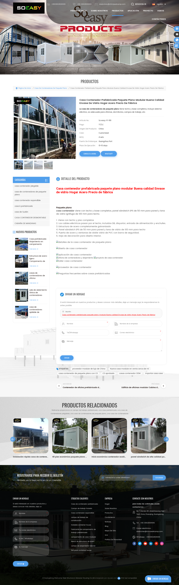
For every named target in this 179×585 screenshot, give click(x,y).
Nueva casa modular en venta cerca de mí (129, 368)
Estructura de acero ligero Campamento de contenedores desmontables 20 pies (38, 259)
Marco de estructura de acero (82, 541)
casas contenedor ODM (129, 373)
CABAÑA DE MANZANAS (25, 223)
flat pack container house (81, 550)
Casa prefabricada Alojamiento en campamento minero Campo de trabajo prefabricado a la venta (37, 242)
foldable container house (81, 525)
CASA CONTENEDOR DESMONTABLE (30, 217)
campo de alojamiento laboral (83, 546)
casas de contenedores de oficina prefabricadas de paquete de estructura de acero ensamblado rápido (38, 276)
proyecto (148, 10)
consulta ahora (90, 154)
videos (160, 10)
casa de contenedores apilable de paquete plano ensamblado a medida (36, 310)
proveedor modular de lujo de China (88, 368)
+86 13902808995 (84, 4)
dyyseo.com (112, 578)
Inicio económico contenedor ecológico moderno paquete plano (109, 456)
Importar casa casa (154, 373)
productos (109, 513)
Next (166, 439)
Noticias (108, 522)
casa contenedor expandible (28, 200)
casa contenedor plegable (27, 185)
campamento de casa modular (83, 537)
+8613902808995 (58, 4)
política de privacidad (113, 539)
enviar (19, 564)
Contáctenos (159, 19)
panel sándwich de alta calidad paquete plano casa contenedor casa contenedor (148, 456)
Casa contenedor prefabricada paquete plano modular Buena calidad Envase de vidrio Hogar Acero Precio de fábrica (108, 315)
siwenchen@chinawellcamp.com (112, 4)
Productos (117, 10)
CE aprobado (108, 373)
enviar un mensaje (161, 578)
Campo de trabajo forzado (81, 508)
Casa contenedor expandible (82, 513)
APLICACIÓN (133, 10)
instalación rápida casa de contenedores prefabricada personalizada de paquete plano (30, 456)
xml (106, 535)
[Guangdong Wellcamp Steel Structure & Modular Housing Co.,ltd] (29, 8)
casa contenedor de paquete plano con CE (78, 373)
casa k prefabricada (24, 206)
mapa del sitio (110, 531)
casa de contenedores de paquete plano (50, 88)
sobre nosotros (99, 10)
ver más (32, 249)
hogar (107, 504)
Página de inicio (78, 10)
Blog (106, 526)
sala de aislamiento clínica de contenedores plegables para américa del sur (38, 293)
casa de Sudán (21, 211)
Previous (12, 439)
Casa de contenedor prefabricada (84, 504)
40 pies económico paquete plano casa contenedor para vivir (70, 456)
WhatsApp (109, 154)
